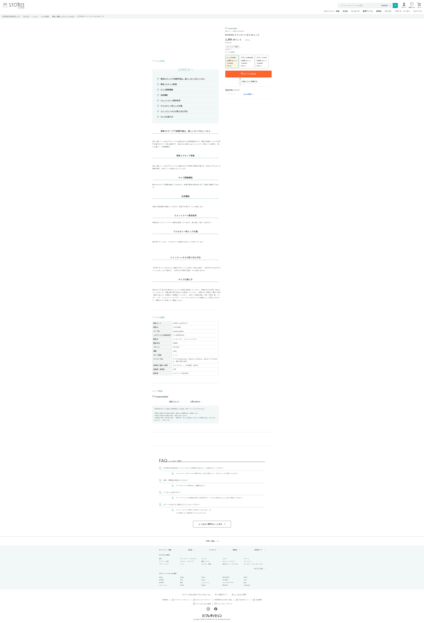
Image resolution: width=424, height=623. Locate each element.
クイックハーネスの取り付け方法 (174, 111)
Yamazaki (247, 585)
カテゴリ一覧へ (258, 568)
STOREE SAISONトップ (11, 16)
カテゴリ (26, 16)
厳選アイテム (368, 11)
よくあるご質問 (240, 594)
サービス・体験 (206, 564)
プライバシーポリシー (182, 600)
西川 (245, 582)
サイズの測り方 (167, 117)
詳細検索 (384, 5)
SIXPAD (161, 580)
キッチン (204, 558)
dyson (182, 577)
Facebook (215, 609)
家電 (160, 558)
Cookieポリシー (244, 600)
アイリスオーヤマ (228, 582)
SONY (182, 585)
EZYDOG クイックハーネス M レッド (91, 16)
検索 (395, 5)
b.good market (178, 331)
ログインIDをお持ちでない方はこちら (196, 594)
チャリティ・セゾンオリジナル (253, 564)
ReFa (245, 577)
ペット (35, 16)
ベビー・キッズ (163, 564)
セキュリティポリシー (203, 600)
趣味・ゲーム (205, 561)
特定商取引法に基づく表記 (223, 600)
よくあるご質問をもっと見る (210, 524)
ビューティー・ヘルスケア (188, 558)
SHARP (161, 582)
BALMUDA (226, 577)
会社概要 (259, 600)
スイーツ (246, 558)
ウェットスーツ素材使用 (170, 100)
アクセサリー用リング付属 (171, 106)
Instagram (208, 609)
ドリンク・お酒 (163, 561)
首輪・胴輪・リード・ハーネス (63, 16)
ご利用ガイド (258, 550)
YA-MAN (225, 580)
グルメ (225, 558)
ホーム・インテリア (229, 561)
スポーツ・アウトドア (187, 561)
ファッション (248, 561)
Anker (203, 577)
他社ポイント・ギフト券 (230, 564)
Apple (161, 577)
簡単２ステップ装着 (169, 84)
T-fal (245, 580)
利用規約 (165, 600)
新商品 (378, 11)
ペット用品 (45, 16)
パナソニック (163, 585)
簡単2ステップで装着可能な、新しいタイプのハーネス (183, 79)
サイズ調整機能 (167, 90)
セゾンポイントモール (224, 604)
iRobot (203, 585)
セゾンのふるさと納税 (203, 604)
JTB (181, 580)
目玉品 (345, 11)
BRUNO (225, 585)
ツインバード (205, 582)
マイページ (417, 11)
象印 (181, 582)
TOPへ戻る (210, 541)
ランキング (355, 11)
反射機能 (164, 95)
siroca (203, 580)
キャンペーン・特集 (331, 11)
